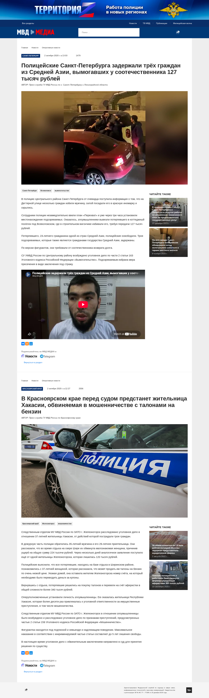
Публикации (161, 23)
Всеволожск (46, 191)
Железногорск (48, 524)
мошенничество (65, 524)
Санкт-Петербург (29, 191)
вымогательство (62, 191)
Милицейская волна (182, 23)
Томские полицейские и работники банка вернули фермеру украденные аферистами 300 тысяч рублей (168, 579)
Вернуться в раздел (33, 362)
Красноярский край (30, 524)
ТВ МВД (146, 23)
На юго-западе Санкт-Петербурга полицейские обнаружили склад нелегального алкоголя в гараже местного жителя (165, 245)
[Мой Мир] (31, 343)
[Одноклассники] (27, 343)
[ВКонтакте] (23, 343)
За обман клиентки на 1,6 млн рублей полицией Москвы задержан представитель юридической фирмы (167, 549)
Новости (133, 23)
